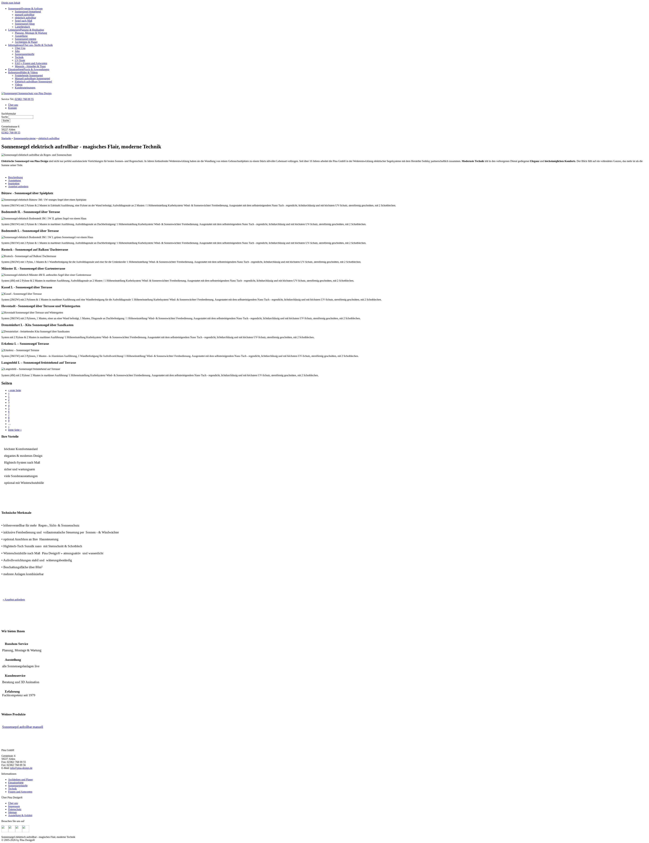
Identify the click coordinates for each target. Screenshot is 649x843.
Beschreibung (15, 177)
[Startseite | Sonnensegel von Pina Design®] (26, 93)
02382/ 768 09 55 (24, 99)
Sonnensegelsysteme (25, 138)
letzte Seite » (15, 429)
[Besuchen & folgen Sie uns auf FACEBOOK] (4, 831)
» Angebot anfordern (14, 599)
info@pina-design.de (21, 768)
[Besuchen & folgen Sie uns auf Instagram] (18, 831)
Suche (5, 116)
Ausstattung (14, 180)
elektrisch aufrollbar (48, 138)
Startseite (6, 138)
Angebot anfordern (18, 186)
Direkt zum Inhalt (10, 2)
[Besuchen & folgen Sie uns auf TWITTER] (11, 831)
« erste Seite (14, 390)
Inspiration (13, 183)
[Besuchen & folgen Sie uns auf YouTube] (25, 831)
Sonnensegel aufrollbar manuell (22, 727)
